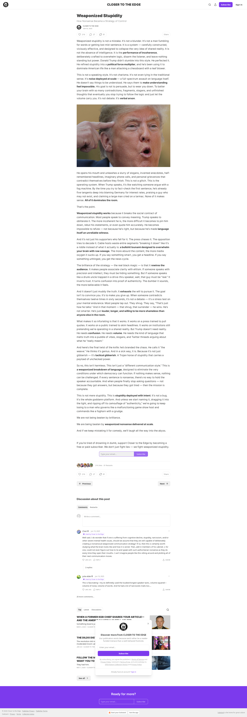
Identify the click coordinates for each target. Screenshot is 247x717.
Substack (221, 712)
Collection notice (28, 714)
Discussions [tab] (96, 610)
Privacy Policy (106, 662)
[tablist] (88, 507)
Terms (18, 714)
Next (162, 483)
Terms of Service (138, 659)
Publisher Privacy (28, 711)
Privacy (12, 714)
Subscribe (226, 4)
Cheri (84, 531)
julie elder (86, 576)
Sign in (239, 4)
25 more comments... (85, 597)
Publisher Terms (41, 711)
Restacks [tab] (93, 507)
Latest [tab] (86, 610)
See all (82, 678)
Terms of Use (125, 662)
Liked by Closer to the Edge (94, 534)
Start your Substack (118, 712)
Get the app (133, 712)
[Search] (209, 4)
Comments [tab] (82, 507)
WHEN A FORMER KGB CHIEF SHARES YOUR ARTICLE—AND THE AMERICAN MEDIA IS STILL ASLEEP (110, 618)
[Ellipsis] (169, 531)
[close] (148, 624)
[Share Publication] (215, 4)
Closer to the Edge (91, 26)
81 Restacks (108, 465)
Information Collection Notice (116, 664)
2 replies (88, 567)
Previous (86, 483)
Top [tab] (79, 610)
